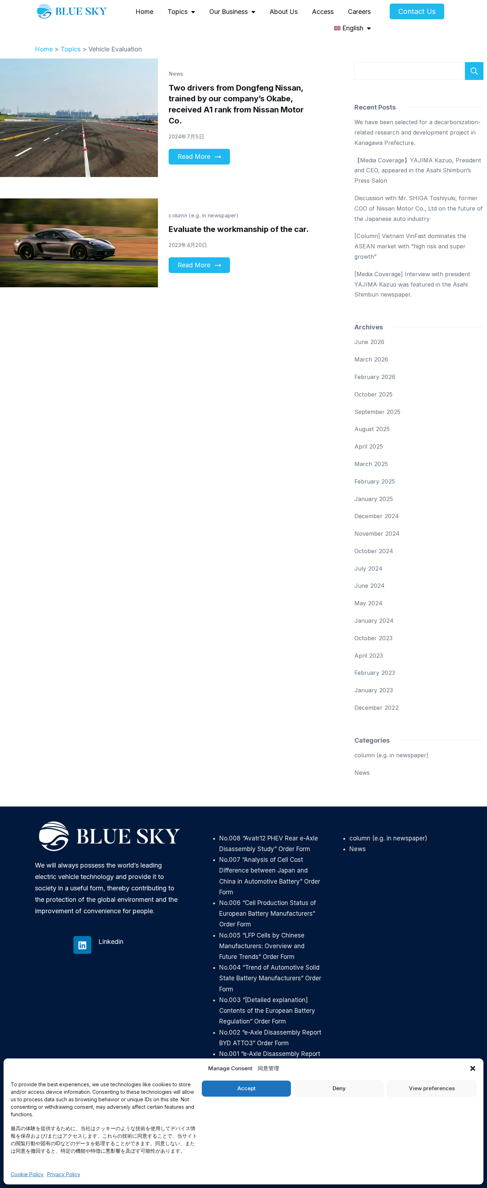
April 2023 (368, 655)
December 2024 (376, 516)
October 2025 (373, 394)
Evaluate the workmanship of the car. (239, 229)
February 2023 (374, 672)
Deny (339, 1088)
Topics (178, 11)
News (176, 73)
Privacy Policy (63, 1174)
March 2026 (371, 359)
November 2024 (377, 533)
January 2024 (374, 620)
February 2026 (374, 376)
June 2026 (369, 341)
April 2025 (368, 446)
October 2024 (373, 551)
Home (144, 11)
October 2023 (373, 638)
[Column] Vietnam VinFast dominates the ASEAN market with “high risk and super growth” (410, 246)
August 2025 (372, 429)
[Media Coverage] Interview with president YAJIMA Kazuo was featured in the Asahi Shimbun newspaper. (412, 284)
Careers (359, 11)
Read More (194, 156)
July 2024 (368, 568)
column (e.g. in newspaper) (204, 215)
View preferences (432, 1088)
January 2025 (373, 498)
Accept (246, 1088)
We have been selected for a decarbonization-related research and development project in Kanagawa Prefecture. (417, 132)
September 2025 (377, 411)
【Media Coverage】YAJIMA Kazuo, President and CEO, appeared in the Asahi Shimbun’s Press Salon (417, 170)
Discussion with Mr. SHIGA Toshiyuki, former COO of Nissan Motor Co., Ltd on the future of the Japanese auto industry (418, 208)
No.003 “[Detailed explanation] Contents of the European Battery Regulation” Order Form (267, 1010)
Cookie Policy (27, 1174)
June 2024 (369, 585)
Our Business (228, 11)
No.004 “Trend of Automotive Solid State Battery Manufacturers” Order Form (270, 978)
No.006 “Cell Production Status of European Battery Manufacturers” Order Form (267, 913)
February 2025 (374, 481)
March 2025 (371, 463)
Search (474, 71)
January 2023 (373, 690)
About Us (284, 11)
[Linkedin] (82, 945)
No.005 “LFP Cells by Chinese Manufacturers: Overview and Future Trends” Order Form (261, 946)
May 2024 (368, 603)
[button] (472, 1068)
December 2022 (376, 707)
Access (323, 11)
